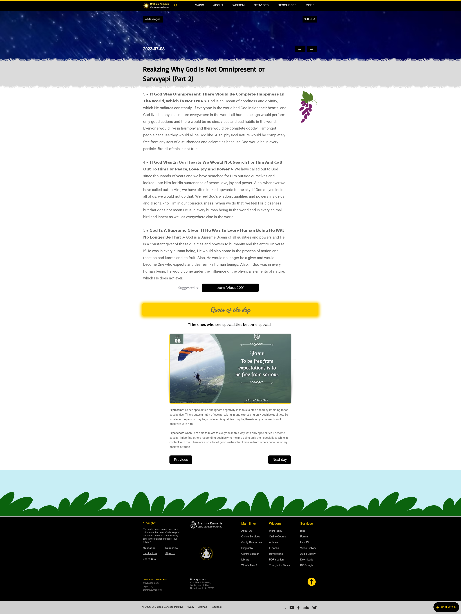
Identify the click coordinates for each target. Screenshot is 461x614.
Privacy (190, 606)
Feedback (216, 606)
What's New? (249, 565)
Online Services (250, 536)
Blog (302, 530)
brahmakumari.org (152, 589)
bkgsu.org (148, 586)
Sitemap (202, 606)
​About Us (246, 530)
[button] (199, 5)
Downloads (306, 559)
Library (245, 559)
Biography (247, 548)
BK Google (306, 565)
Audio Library (308, 553)
